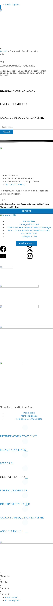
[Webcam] (3, 457)
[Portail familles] (3, 484)
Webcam (7, 463)
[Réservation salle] (3, 497)
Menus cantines (13, 449)
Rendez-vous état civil (19, 436)
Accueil (3, 51)
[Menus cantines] (3, 443)
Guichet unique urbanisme (22, 517)
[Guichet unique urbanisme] (3, 511)
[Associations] (3, 524)
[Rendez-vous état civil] (3, 430)
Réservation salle (15, 504)
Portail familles (13, 490)
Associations (10, 531)
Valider (6, 132)
